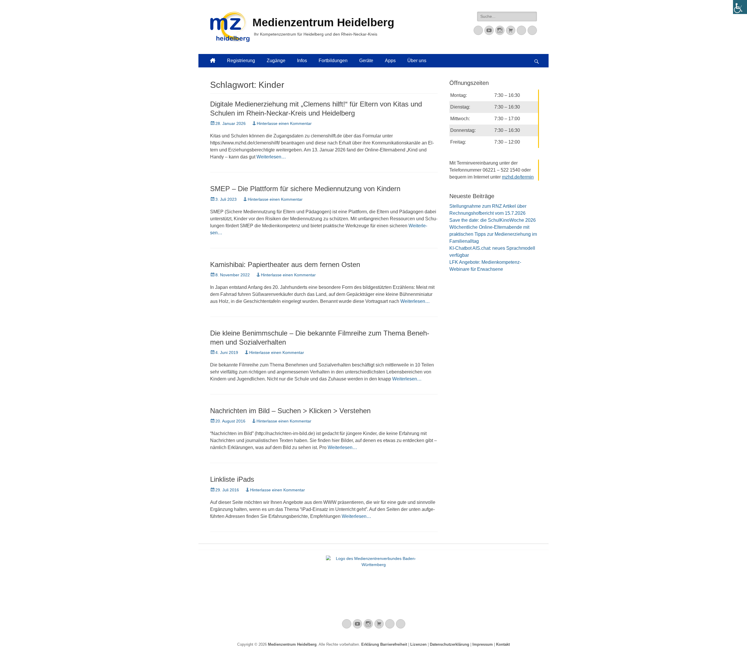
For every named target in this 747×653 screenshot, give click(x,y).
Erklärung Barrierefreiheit (384, 644)
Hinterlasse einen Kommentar (284, 123)
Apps (390, 60)
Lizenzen (418, 644)
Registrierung (241, 60)
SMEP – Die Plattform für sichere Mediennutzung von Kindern (305, 189)
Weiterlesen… (271, 156)
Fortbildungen (333, 60)
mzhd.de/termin (518, 176)
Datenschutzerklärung (449, 644)
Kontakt (503, 644)
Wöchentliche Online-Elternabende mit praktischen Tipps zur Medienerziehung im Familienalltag (493, 234)
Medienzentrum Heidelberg (292, 644)
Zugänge (276, 60)
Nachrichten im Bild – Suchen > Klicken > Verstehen (290, 411)
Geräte (366, 60)
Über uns (416, 60)
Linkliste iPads (232, 479)
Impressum (482, 644)
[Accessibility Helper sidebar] (740, 7)
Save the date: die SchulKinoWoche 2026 (492, 220)
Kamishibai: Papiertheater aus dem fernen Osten (285, 264)
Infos (302, 60)
